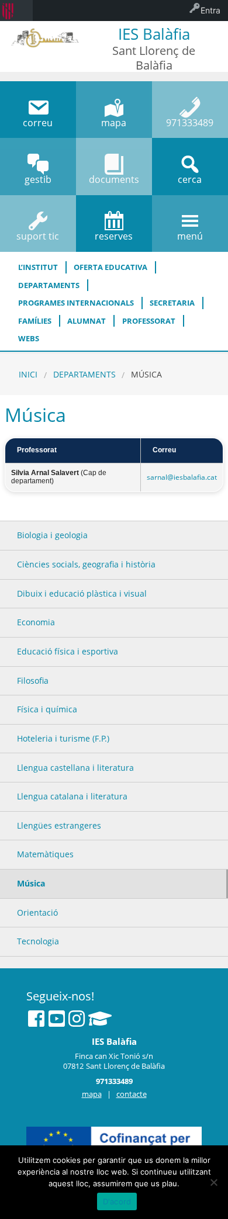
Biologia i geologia (52, 535)
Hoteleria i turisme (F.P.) (63, 738)
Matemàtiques (45, 854)
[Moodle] (100, 1018)
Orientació (37, 912)
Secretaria (172, 302)
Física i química (47, 709)
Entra (210, 10)
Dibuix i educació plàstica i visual (82, 593)
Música (31, 883)
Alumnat (86, 321)
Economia (36, 622)
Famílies (34, 321)
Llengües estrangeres (59, 825)
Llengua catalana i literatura (72, 796)
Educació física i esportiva (67, 651)
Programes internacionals (76, 302)
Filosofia (33, 680)
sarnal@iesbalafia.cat (182, 477)
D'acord (117, 1201)
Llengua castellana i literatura (75, 767)
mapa (92, 1094)
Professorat (148, 321)
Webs (28, 338)
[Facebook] (36, 1018)
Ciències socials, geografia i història (86, 564)
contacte (131, 1094)
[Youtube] (57, 1018)
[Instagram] (76, 1018)
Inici (28, 374)
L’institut (38, 267)
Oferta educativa (110, 267)
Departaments (49, 285)
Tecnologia (38, 941)
